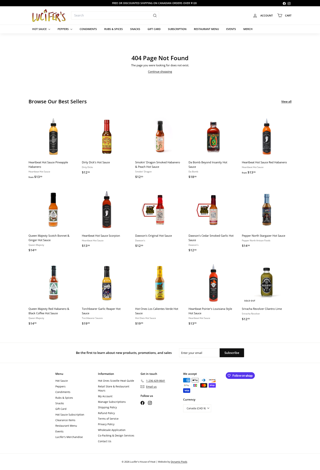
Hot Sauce (39, 29)
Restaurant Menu (206, 29)
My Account (105, 396)
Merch (248, 29)
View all (286, 101)
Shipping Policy (107, 407)
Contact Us (104, 441)
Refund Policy (106, 413)
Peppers (63, 29)
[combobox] (115, 15)
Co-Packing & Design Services (116, 435)
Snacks (135, 29)
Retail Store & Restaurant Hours (113, 388)
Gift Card (154, 29)
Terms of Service (108, 418)
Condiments (88, 29)
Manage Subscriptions (112, 402)
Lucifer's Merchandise (69, 437)
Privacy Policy (106, 424)
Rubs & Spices (113, 29)
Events (231, 29)
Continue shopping (160, 71)
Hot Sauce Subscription (69, 414)
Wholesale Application (112, 430)
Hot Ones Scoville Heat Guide (116, 380)
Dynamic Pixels (179, 461)
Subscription (177, 29)
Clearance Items (65, 420)
